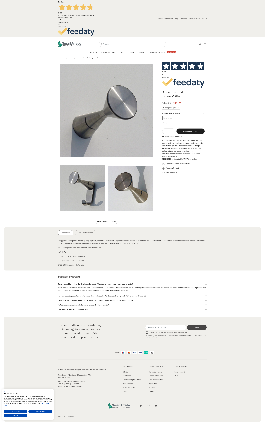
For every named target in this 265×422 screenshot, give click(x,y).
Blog (176, 19)
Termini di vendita (155, 372)
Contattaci (183, 19)
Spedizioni (153, 383)
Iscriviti (197, 327)
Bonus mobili (128, 383)
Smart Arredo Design (68, 416)
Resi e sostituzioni (156, 380)
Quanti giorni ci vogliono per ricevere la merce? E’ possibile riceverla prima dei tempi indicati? (96, 300)
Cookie (152, 391)
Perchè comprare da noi (132, 380)
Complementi (67, 58)
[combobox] (130, 44)
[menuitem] (94, 52)
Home (59, 58)
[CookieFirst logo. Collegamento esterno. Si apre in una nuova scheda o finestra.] (4, 391)
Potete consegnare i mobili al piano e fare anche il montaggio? (83, 305)
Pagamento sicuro (156, 376)
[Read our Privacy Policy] (205, 335)
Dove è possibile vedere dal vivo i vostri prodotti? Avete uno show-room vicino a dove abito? (95, 284)
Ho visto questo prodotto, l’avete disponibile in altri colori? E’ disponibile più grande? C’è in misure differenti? (102, 296)
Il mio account (180, 372)
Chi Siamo (127, 372)
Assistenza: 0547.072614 (198, 19)
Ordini (177, 376)
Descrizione (65, 233)
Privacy (152, 387)
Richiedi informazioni (85, 233)
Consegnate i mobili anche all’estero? (73, 309)
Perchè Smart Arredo (165, 19)
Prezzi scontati (129, 387)
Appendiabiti (77, 58)
